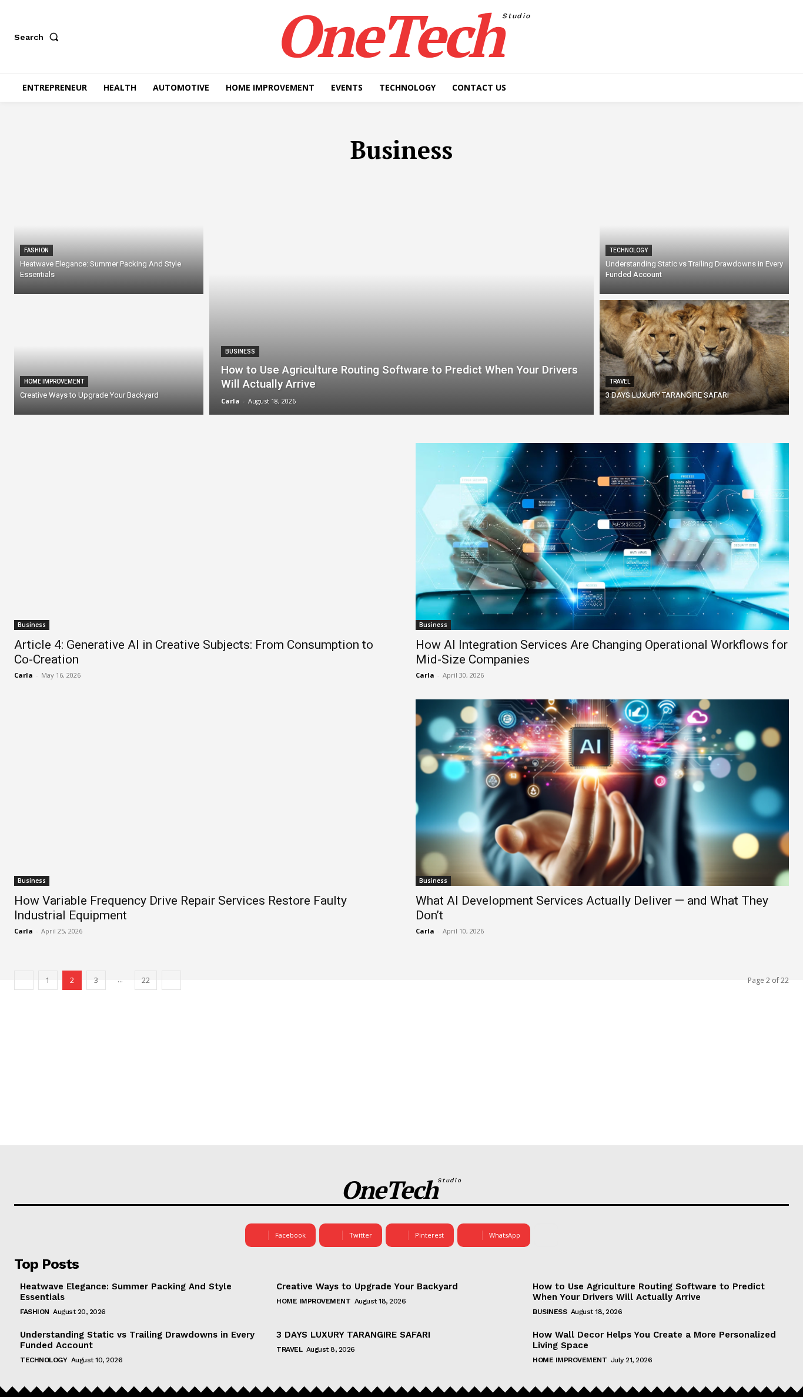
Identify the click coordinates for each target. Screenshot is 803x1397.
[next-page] (171, 980)
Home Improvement (54, 381)
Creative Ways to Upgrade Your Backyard (367, 1286)
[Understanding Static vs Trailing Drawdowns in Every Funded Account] (694, 236)
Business (240, 351)
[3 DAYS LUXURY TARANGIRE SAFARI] (694, 357)
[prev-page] (24, 980)
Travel (620, 381)
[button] (38, 37)
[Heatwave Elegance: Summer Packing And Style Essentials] (108, 236)
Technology (629, 250)
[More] (546, 1235)
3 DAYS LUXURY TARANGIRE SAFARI (353, 1334)
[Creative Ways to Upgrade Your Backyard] (108, 357)
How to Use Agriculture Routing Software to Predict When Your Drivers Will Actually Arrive (649, 1291)
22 (146, 980)
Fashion (36, 250)
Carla (23, 675)
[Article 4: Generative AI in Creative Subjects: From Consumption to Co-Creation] (200, 536)
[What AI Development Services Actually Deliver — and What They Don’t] (602, 792)
